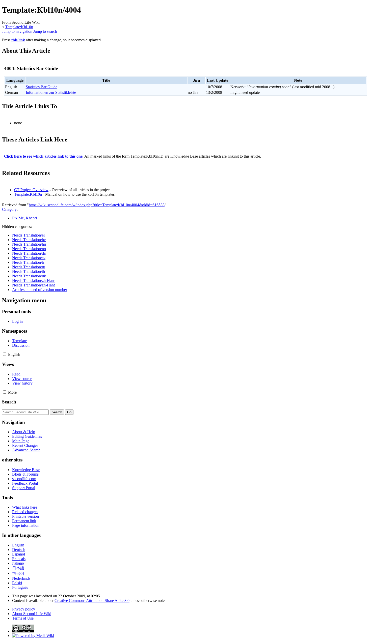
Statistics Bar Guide (41, 87)
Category (9, 209)
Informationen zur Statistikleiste (51, 92)
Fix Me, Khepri (24, 218)
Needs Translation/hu (29, 244)
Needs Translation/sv (28, 258)
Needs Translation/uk (29, 276)
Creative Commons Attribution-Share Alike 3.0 (92, 600)
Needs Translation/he (29, 240)
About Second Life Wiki (31, 613)
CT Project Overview (31, 190)
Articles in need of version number (39, 289)
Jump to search (45, 31)
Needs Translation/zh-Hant (33, 285)
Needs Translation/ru (28, 267)
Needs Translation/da (29, 253)
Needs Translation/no (29, 249)
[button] (4, 354)
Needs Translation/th (28, 271)
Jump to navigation (17, 31)
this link (18, 40)
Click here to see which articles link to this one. (44, 156)
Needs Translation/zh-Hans (33, 280)
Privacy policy (23, 609)
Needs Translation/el (28, 235)
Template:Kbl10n (19, 27)
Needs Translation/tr (28, 262)
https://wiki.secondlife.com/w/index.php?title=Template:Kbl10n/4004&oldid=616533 (97, 205)
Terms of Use (23, 618)
